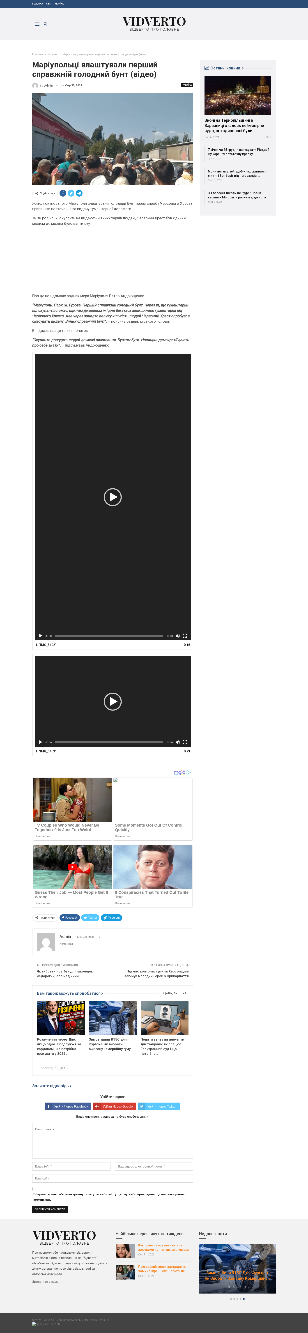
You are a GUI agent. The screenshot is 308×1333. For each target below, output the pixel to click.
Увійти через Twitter (162, 1106)
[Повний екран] (185, 636)
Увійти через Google (118, 1106)
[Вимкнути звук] (177, 636)
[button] (113, 497)
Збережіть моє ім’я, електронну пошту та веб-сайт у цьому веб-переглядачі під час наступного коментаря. (109, 1196)
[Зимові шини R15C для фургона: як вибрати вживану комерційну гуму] (113, 1018)
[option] (237, 1271)
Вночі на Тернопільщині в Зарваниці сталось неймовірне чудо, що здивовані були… (234, 125)
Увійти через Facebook (71, 1106)
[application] (113, 497)
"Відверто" (90, 1257)
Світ (48, 3)
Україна (59, 3)
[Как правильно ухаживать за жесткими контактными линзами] (125, 1251)
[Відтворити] (40, 636)
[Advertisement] (112, 261)
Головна (37, 3)
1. (45, 645)
